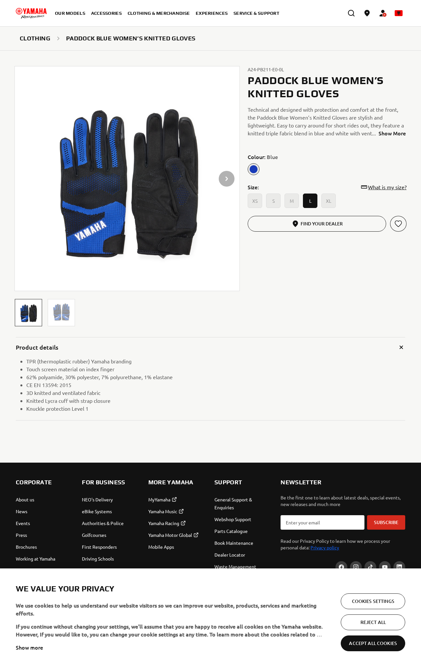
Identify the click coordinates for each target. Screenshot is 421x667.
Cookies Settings (373, 601)
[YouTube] (385, 567)
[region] (210, 617)
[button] (28, 312)
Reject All (373, 622)
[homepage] (31, 13)
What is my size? (387, 187)
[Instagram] (356, 567)
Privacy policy (324, 547)
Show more (29, 647)
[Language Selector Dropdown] (398, 13)
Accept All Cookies (373, 643)
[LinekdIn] (399, 567)
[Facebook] (341, 567)
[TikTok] (370, 567)
